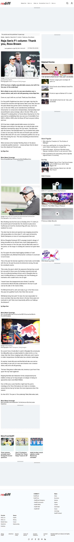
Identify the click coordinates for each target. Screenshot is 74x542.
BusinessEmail (42, 3)
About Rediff (2, 534)
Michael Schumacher (14, 159)
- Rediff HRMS (37, 504)
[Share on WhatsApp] (29, 539)
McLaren (9, 402)
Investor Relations (35, 534)
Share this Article (33, 48)
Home (22, 3)
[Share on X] (32, 539)
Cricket (56, 504)
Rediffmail (36, 496)
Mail (25, 3)
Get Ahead (56, 506)
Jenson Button (26, 402)
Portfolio (3, 526)
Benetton (28, 159)
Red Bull (23, 159)
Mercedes (4, 402)
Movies (56, 500)
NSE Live (3, 519)
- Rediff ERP (36, 509)
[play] (57, 183)
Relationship (16, 524)
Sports (7, 37)
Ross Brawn (4, 159)
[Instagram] (38, 539)
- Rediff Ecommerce (38, 502)
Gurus (47, 3)
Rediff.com (57, 534)
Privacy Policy (17, 534)
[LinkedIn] (45, 539)
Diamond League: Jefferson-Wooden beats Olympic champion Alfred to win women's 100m (57, 150)
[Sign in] (71, 3)
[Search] (67, 3)
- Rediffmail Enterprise (39, 500)
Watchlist (3, 524)
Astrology (56, 511)
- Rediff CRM (37, 506)
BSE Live (3, 517)
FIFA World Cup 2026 (48, 261)
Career (14, 522)
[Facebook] (35, 539)
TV (49, 3)
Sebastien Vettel (17, 402)
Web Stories (46, 176)
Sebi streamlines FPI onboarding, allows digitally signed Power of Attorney (57, 154)
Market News (4, 522)
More (53, 3)
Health (14, 517)
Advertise (11, 534)
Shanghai (8, 316)
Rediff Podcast (58, 513)
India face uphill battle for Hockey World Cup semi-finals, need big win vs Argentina (56, 146)
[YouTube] (42, 539)
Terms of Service (25, 534)
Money (35, 3)
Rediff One (36, 498)
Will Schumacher (27, 314)
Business (56, 498)
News (29, 3)
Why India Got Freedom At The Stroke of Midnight (55, 142)
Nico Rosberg (5, 314)
